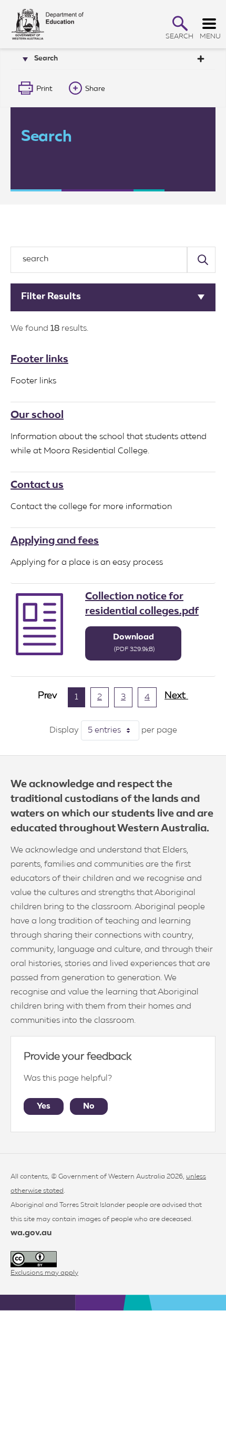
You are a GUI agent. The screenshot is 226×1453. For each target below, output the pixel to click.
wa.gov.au (31, 1233)
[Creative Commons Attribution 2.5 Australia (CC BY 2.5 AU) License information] (34, 1259)
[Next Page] (176, 700)
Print (44, 89)
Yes (43, 1106)
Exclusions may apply (44, 1272)
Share (95, 89)
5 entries (113, 730)
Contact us (37, 485)
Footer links (39, 359)
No (89, 1106)
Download (134, 643)
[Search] (201, 259)
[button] (180, 23)
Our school (37, 415)
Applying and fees (55, 540)
